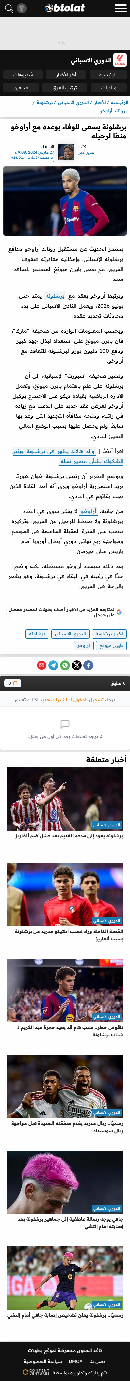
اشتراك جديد (53, 699)
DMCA (76, 1361)
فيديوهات (23, 75)
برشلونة (55, 295)
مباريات (108, 87)
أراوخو (88, 511)
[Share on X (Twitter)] (77, 665)
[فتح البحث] (9, 8)
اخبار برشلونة (109, 634)
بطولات (35, 1350)
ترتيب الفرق (65, 87)
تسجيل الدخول (88, 699)
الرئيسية (108, 75)
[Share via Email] (42, 665)
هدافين (21, 87)
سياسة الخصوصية (43, 1361)
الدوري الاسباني (70, 634)
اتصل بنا (98, 1361)
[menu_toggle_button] (121, 8)
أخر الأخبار (66, 75)
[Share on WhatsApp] (65, 665)
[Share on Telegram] (53, 665)
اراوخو (83, 645)
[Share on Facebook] (88, 665)
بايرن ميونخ (111, 645)
